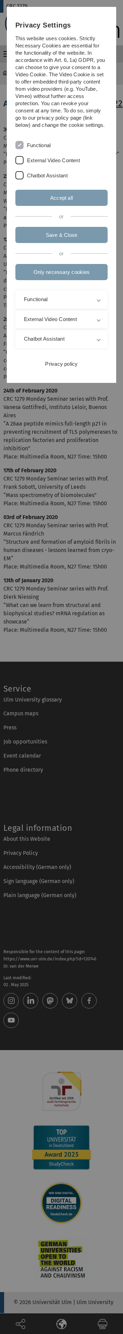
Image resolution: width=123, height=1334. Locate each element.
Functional (39, 145)
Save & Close (62, 235)
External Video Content (53, 160)
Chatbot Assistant (47, 175)
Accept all (61, 198)
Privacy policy (61, 364)
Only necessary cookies (61, 272)
